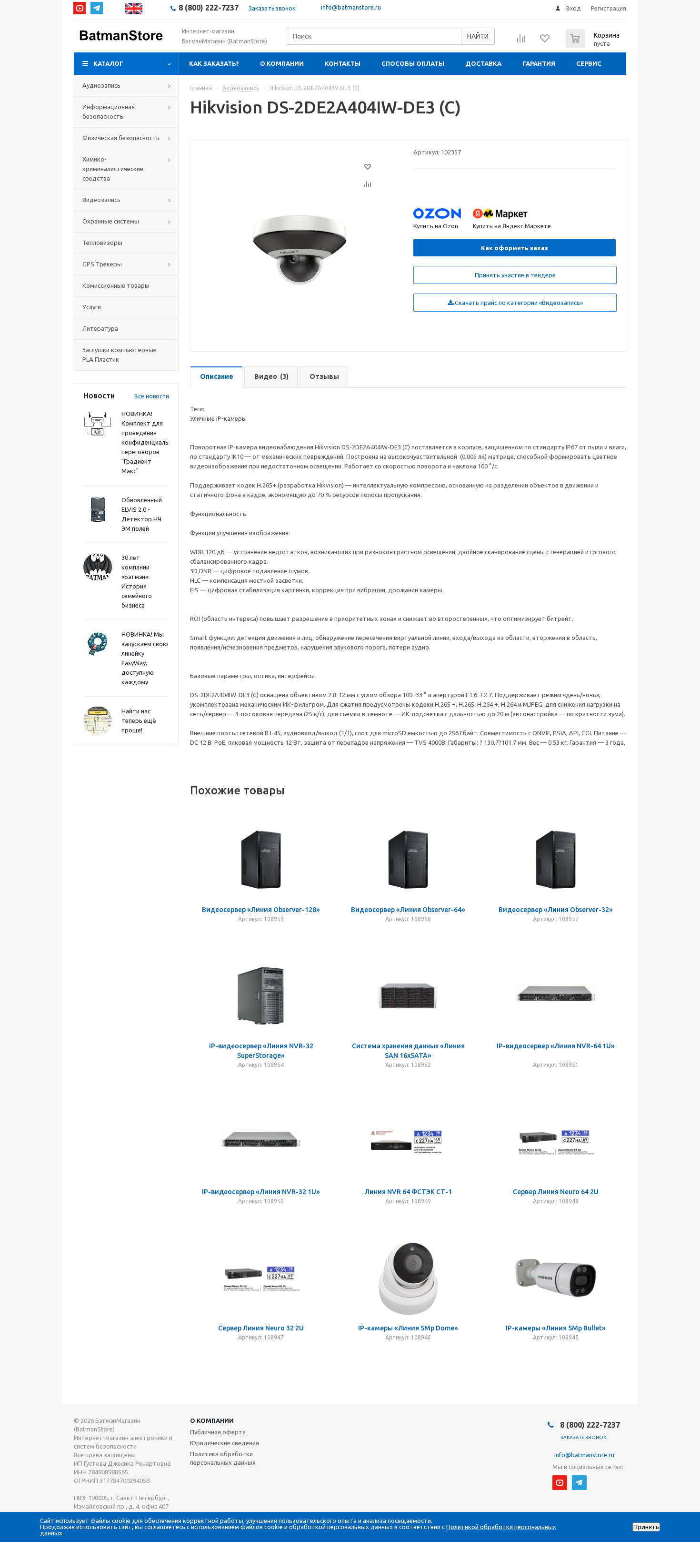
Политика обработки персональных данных (223, 1458)
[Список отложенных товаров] (545, 41)
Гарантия (538, 63)
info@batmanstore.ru (351, 7)
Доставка (483, 63)
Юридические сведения (224, 1443)
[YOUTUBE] (79, 8)
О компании (282, 63)
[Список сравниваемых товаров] (521, 41)
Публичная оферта (218, 1432)
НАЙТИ (478, 36)
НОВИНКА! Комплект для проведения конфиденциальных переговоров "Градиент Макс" (150, 442)
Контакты (342, 63)
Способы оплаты (412, 63)
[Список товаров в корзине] (594, 44)
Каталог (108, 63)
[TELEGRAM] (96, 8)
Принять (646, 1527)
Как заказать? (214, 63)
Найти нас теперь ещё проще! (138, 720)
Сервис (588, 63)
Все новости (151, 396)
